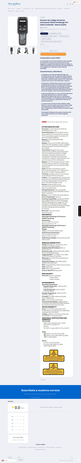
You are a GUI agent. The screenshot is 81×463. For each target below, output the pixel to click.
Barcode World (63, 460)
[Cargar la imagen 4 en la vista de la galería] (33, 50)
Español (20, 459)
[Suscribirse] (50, 397)
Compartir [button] (44, 379)
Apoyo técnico (59, 447)
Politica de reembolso (32, 447)
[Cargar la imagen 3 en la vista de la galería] (26, 50)
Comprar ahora (53, 54)
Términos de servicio (22, 447)
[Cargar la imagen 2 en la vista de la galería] (18, 50)
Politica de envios (41, 447)
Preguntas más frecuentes (40, 449)
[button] (13, 8)
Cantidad (42, 44)
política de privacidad (50, 447)
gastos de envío (51, 29)
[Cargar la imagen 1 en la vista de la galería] (11, 50)
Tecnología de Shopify (69, 460)
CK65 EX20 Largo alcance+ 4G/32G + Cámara (51, 41)
